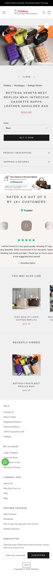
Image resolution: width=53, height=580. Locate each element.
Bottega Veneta (35, 85)
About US (8, 483)
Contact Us (9, 412)
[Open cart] (49, 12)
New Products (10, 514)
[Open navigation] (4, 12)
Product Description (18, 153)
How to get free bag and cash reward (21, 524)
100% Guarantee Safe (14, 431)
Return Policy (10, 417)
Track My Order (11, 457)
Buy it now (26, 138)
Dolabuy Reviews (12, 529)
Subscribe (38, 555)
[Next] (34, 76)
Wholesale (8, 519)
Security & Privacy (12, 467)
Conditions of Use (12, 462)
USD (26, 565)
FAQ (6, 493)
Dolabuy (7, 85)
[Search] (44, 12)
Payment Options (12, 427)
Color (6, 123)
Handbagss (19, 85)
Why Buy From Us (12, 488)
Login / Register (11, 452)
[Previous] (18, 76)
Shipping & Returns (16, 162)
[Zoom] (46, 25)
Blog (6, 498)
